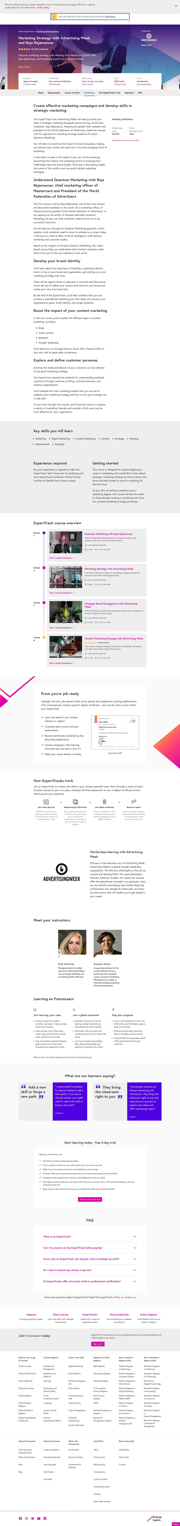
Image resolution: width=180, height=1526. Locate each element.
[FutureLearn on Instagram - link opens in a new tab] (26, 1518)
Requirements (54, 92)
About (41, 92)
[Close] (176, 6)
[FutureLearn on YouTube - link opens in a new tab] (39, 1518)
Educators (129, 92)
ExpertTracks (110, 16)
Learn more (146, 44)
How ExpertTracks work (109, 92)
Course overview (72, 92)
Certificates (89, 92)
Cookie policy (43, 7)
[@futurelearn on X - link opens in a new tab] (32, 1518)
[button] (62, 558)
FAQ (140, 92)
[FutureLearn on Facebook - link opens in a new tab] (20, 1518)
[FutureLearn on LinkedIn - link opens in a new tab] (45, 1518)
